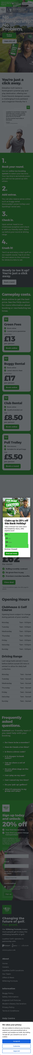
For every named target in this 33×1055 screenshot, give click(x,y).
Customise (16, 1046)
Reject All (16, 1051)
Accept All (16, 1041)
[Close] (28, 500)
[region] (16, 1038)
